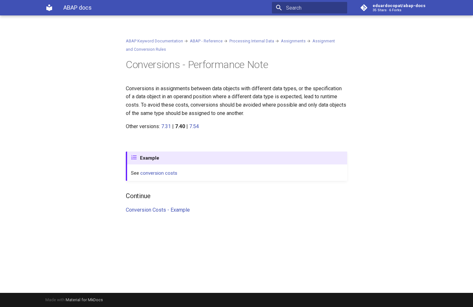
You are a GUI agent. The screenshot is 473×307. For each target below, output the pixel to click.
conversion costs (158, 173)
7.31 (166, 126)
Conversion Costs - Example (158, 210)
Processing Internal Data (251, 41)
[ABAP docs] (49, 7)
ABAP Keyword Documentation (154, 41)
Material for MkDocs (84, 299)
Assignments (293, 41)
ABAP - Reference (206, 41)
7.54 (194, 126)
